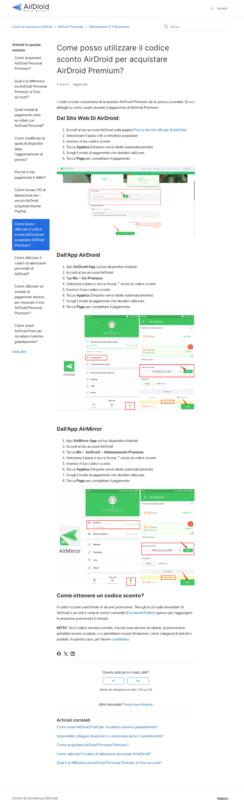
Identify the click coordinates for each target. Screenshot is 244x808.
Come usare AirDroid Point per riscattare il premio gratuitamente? (29, 333)
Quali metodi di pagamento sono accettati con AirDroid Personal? (29, 118)
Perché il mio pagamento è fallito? (30, 174)
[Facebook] (59, 654)
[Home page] (30, 11)
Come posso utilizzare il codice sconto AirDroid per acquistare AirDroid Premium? (29, 234)
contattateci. (121, 639)
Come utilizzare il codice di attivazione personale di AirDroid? (30, 266)
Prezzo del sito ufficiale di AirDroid (159, 130)
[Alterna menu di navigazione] (212, 8)
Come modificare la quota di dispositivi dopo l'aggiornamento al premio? (30, 149)
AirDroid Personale (70, 27)
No (138, 681)
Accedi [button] (222, 8)
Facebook (134, 613)
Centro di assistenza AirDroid (32, 27)
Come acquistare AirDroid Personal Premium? (28, 63)
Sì (113, 681)
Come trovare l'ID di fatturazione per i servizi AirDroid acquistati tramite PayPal (30, 200)
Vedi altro (19, 352)
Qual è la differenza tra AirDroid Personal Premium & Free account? (31, 89)
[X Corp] (66, 654)
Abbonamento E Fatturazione (109, 27)
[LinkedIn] (73, 654)
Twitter (148, 613)
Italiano (223, 798)
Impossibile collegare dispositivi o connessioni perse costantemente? (110, 736)
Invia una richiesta (138, 704)
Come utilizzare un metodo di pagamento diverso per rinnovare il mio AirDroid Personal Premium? (29, 299)
